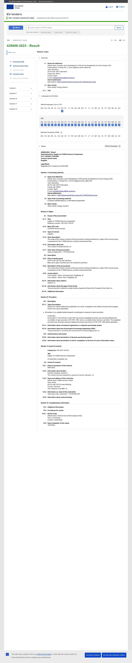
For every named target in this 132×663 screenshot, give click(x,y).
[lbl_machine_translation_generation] (61, 132)
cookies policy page (44, 654)
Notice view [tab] (11, 52)
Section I (13, 88)
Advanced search (46, 32)
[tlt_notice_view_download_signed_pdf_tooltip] (62, 111)
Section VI (13, 109)
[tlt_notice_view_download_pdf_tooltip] (42, 124)
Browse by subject (71, 32)
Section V (13, 104)
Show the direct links (20, 66)
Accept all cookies (93, 655)
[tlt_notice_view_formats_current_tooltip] (119, 146)
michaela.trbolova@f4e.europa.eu (63, 78)
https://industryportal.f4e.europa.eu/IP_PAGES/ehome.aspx (76, 82)
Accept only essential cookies (114, 655)
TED (8, 40)
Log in (110, 7)
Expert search (58, 32)
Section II (13, 93)
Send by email (18, 74)
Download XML (18, 62)
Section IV (13, 99)
